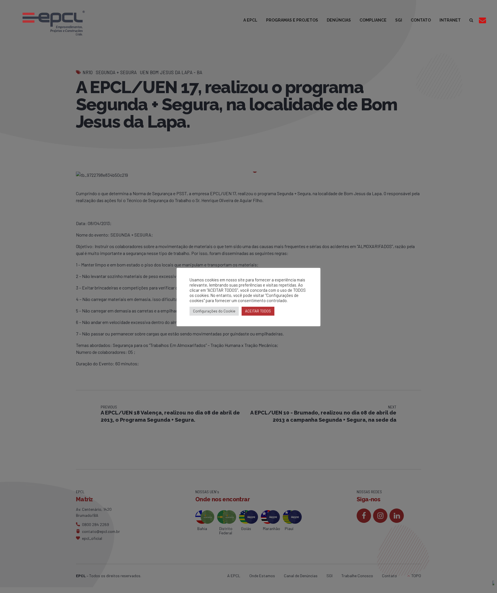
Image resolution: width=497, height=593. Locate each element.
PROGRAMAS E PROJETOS (292, 20)
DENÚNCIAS (339, 20)
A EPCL (250, 20)
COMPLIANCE (373, 20)
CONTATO (421, 20)
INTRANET (450, 20)
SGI (398, 20)
